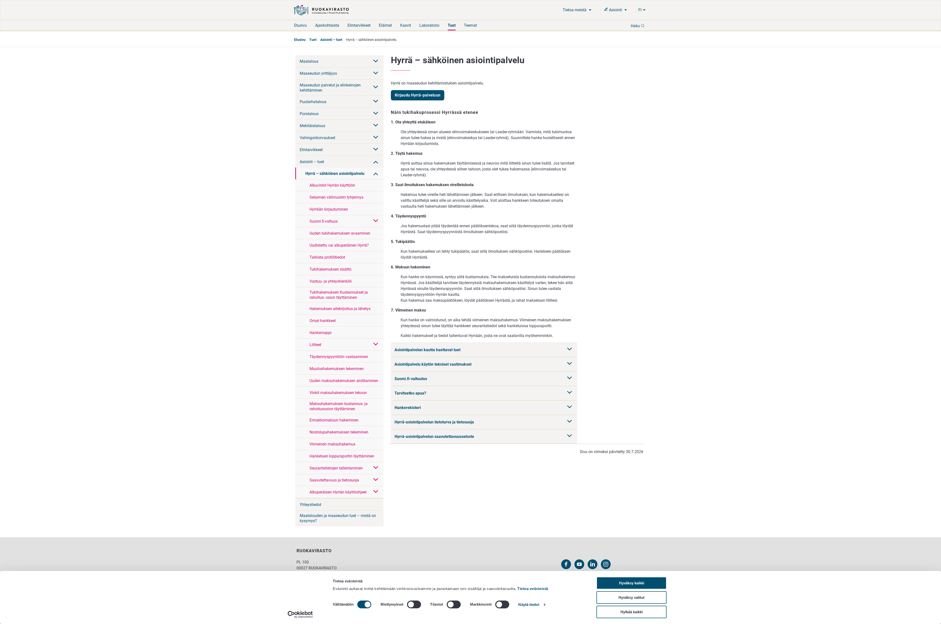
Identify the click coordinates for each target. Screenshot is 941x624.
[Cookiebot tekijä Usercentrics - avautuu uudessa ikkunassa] (300, 614)
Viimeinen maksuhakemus (332, 444)
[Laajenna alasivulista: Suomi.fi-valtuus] (375, 221)
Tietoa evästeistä (532, 589)
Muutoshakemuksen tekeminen (337, 368)
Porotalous (309, 113)
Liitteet (315, 344)
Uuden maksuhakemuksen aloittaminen (344, 380)
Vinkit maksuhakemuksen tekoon (338, 392)
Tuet (452, 25)
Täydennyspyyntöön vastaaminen (339, 356)
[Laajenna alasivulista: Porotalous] (375, 113)
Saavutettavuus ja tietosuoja (334, 480)
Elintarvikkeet (359, 25)
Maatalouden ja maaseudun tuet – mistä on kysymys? (338, 518)
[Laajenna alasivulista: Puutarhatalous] (375, 101)
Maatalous (309, 61)
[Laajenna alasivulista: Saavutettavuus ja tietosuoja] (375, 480)
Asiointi (615, 10)
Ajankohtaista (327, 25)
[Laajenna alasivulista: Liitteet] (375, 344)
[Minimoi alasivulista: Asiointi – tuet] (375, 161)
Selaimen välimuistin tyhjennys (336, 197)
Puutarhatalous (313, 101)
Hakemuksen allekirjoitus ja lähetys (340, 308)
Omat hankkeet (323, 320)
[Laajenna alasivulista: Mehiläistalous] (375, 125)
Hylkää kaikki (631, 612)
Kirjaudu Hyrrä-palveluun (417, 95)
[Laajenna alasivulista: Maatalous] (375, 61)
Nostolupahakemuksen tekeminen (339, 432)
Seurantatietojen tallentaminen (336, 468)
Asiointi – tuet (331, 40)
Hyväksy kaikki (631, 583)
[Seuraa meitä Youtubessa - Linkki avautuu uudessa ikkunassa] (579, 564)
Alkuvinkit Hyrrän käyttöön (332, 185)
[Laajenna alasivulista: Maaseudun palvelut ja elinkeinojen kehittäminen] (375, 87)
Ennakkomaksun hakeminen (334, 420)
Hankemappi (321, 332)
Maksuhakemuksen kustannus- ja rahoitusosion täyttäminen (339, 406)
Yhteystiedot (310, 504)
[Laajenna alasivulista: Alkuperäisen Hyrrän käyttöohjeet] (375, 492)
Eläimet (385, 25)
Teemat (470, 25)
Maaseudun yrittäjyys (318, 73)
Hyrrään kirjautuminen (329, 209)
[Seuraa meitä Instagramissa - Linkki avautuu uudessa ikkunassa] (606, 564)
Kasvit (405, 25)
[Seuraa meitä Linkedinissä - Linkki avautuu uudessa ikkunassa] (592, 564)
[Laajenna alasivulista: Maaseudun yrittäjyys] (375, 73)
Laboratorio (429, 25)
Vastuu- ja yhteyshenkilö (331, 281)
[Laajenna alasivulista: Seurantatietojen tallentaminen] (375, 468)
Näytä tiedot (528, 605)
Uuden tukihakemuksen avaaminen (340, 233)
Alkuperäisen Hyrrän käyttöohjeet (338, 492)
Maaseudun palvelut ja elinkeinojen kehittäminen (330, 88)
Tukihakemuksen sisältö (330, 269)
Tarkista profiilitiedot (327, 257)
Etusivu (300, 25)
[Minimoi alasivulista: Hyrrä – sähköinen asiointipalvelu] (375, 173)
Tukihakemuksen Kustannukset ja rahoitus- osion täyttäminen (339, 295)
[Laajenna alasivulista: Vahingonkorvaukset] (375, 137)
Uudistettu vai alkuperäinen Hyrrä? (339, 245)
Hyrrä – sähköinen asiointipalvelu (334, 173)
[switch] (414, 604)
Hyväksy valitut (631, 597)
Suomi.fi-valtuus (324, 221)
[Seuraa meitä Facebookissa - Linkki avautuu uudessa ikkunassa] (566, 564)
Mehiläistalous (312, 125)
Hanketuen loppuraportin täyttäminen (342, 456)
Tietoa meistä (575, 10)
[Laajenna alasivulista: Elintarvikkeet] (375, 149)
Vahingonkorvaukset (317, 137)
